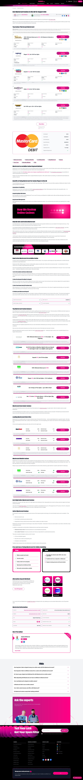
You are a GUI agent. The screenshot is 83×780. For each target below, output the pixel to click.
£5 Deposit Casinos (31, 751)
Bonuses (61, 159)
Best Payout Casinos (16, 751)
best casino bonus (42, 312)
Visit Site (63, 36)
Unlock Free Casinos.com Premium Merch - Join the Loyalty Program (13, 5)
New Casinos (15, 746)
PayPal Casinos (30, 755)
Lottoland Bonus (18, 55)
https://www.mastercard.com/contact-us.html (32, 610)
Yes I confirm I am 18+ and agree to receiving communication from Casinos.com (53, 733)
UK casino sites (52, 19)
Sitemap (43, 755)
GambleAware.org (24, 48)
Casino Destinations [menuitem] (40, 3)
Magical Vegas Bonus (18, 73)
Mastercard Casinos (18, 159)
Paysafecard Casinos (31, 758)
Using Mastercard (52, 159)
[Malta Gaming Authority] (52, 251)
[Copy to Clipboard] (68, 15)
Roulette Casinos (16, 760)
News (43, 753)
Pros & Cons (16, 162)
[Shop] (67, 1)
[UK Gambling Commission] (17, 251)
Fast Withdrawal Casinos (17, 753)
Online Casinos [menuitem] (24, 3)
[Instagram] (46, 760)
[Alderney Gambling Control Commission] (59, 251)
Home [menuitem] (19, 3)
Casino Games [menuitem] (32, 3)
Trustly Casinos (30, 760)
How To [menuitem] (51, 3)
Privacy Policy (17, 775)
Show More (41, 124)
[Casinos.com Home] (41, 1)
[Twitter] (66, 15)
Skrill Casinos (30, 762)
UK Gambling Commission (56, 172)
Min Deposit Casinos (31, 753)
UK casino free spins (22, 314)
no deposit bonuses (22, 321)
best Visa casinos (22, 505)
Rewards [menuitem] (62, 3)
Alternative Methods (26, 162)
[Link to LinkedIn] (39, 621)
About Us (43, 744)
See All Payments (18, 588)
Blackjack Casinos (16, 762)
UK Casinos (14, 8)
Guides (43, 751)
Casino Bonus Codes (31, 749)
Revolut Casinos (30, 764)
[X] (48, 760)
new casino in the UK (60, 227)
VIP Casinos (15, 749)
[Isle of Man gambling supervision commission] (66, 251)
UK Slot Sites (15, 755)
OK (60, 773)
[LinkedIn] (62, 15)
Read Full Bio (17, 650)
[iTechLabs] (38, 251)
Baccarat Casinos (16, 764)
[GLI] (45, 251)
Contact (43, 746)
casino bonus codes (39, 330)
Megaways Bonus (18, 108)
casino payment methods (38, 189)
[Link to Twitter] (37, 621)
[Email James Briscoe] (22, 642)
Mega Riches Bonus (18, 40)
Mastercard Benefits (29, 159)
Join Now (64, 730)
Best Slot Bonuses (16, 758)
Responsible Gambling (45, 749)
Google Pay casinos (31, 601)
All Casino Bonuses (31, 744)
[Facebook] (64, 15)
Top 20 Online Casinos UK (17, 744)
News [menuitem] (48, 3)
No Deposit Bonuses (31, 746)
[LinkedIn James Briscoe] (24, 642)
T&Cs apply (33, 82)
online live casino (43, 408)
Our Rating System (41, 159)
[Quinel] (31, 251)
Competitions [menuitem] (57, 3)
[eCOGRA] (24, 251)
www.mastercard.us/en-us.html (34, 613)
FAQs (35, 162)
